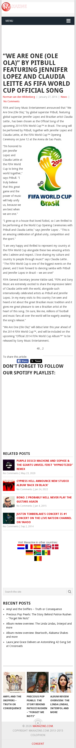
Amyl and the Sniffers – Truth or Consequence (34, 609)
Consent (38, 743)
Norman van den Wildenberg (19, 96)
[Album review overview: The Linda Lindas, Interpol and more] (61, 682)
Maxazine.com (43, 726)
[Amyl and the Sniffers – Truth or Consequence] (14, 682)
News (64, 96)
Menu (9, 20)
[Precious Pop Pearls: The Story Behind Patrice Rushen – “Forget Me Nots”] (38, 682)
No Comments (11, 101)
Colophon (38, 735)
